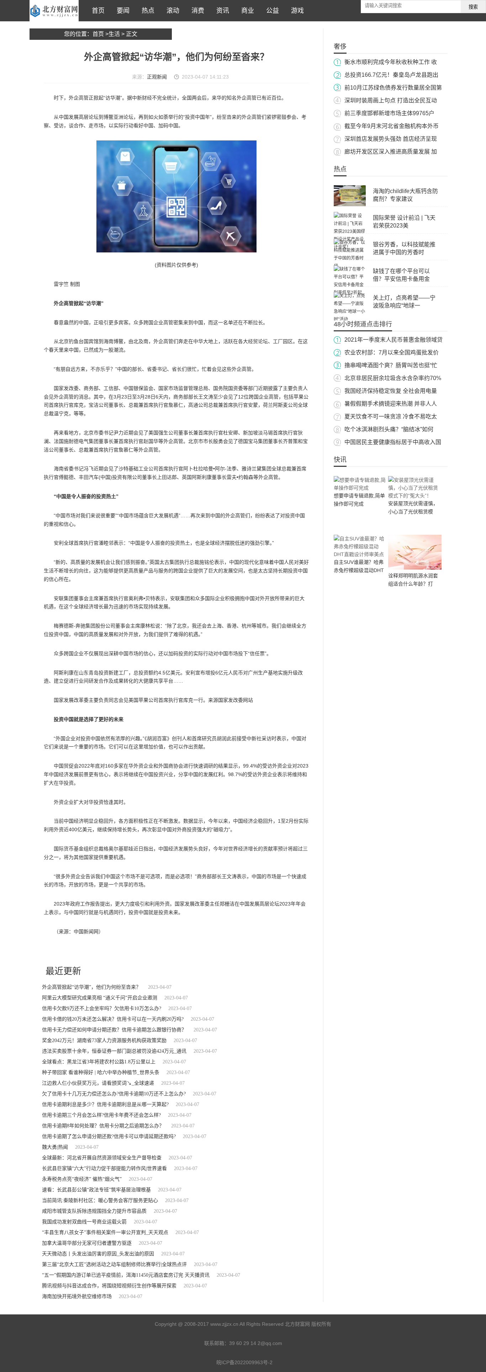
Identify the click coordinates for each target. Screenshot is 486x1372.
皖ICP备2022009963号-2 (244, 1362)
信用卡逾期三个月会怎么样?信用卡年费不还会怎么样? (101, 1115)
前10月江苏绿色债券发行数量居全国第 (393, 88)
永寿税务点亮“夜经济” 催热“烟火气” (82, 1179)
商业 (246, 10)
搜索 (473, 7)
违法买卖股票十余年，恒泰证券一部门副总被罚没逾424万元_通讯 (114, 1051)
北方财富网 (54, 10)
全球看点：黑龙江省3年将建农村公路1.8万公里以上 (98, 1061)
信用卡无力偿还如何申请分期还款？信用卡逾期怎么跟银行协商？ (114, 1029)
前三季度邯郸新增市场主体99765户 (389, 113)
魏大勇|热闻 (55, 1147)
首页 (96, 10)
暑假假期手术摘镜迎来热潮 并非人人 (390, 404)
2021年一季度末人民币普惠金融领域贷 (393, 340)
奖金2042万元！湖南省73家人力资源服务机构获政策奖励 (104, 1040)
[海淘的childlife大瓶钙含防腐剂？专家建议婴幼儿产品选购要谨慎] (350, 204)
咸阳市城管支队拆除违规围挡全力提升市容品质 (94, 1211)
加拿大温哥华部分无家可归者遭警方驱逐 (87, 1243)
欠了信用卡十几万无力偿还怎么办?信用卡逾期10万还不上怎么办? (114, 1093)
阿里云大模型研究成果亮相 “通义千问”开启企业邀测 (99, 997)
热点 (146, 10)
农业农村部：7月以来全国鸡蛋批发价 (391, 352)
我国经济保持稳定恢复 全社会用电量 (390, 391)
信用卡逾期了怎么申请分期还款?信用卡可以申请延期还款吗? (109, 1136)
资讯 (221, 10)
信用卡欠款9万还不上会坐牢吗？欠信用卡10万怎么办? (101, 1008)
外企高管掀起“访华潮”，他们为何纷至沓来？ (91, 987)
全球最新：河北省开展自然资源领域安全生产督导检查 (102, 1157)
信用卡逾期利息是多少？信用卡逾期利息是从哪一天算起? (105, 1104)
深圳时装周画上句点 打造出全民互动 (390, 100)
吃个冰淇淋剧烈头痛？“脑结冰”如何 (388, 429)
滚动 (171, 10)
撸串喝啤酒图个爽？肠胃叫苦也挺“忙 (390, 365)
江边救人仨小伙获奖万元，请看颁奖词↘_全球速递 (98, 1083)
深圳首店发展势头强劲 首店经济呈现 (390, 139)
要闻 (121, 10)
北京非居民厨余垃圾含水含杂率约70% (392, 378)
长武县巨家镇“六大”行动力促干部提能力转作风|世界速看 (104, 1168)
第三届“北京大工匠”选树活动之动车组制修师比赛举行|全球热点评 (114, 1264)
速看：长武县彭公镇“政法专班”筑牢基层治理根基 (96, 1189)
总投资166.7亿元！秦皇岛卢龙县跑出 (391, 75)
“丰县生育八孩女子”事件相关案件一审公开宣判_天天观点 (105, 1232)
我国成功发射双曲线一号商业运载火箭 (84, 1221)
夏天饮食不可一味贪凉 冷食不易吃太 (390, 416)
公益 (271, 10)
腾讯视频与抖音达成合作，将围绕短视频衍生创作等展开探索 (109, 1285)
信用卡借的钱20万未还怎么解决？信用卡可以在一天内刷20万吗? (113, 1019)
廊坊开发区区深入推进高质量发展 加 (390, 152)
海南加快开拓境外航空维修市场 (77, 1296)
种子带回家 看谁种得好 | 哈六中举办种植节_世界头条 (100, 1072)
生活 (114, 34)
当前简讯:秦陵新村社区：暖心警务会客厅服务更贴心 (100, 1200)
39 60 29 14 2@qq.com (255, 1343)
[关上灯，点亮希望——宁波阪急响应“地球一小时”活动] (350, 319)
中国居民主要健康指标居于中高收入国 (392, 442)
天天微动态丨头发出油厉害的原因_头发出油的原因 (98, 1253)
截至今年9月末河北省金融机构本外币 (391, 126)
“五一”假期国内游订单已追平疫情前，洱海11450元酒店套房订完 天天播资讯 (126, 1275)
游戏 (295, 10)
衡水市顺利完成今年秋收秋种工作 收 (390, 62)
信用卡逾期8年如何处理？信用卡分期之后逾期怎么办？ (103, 1125)
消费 (196, 10)
